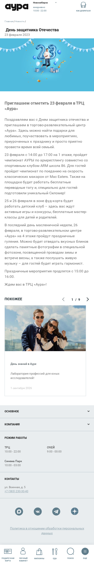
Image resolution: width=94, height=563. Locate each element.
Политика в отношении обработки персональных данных (47, 530)
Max (19, 512)
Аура (16, 7)
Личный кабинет (23, 559)
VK (38, 512)
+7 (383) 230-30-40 (16, 491)
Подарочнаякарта (8, 559)
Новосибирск (40, 2)
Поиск (70, 558)
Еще (85, 557)
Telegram (56, 512)
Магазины (39, 559)
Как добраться (83, 11)
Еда (55, 559)
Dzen (75, 512)
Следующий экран (87, 299)
